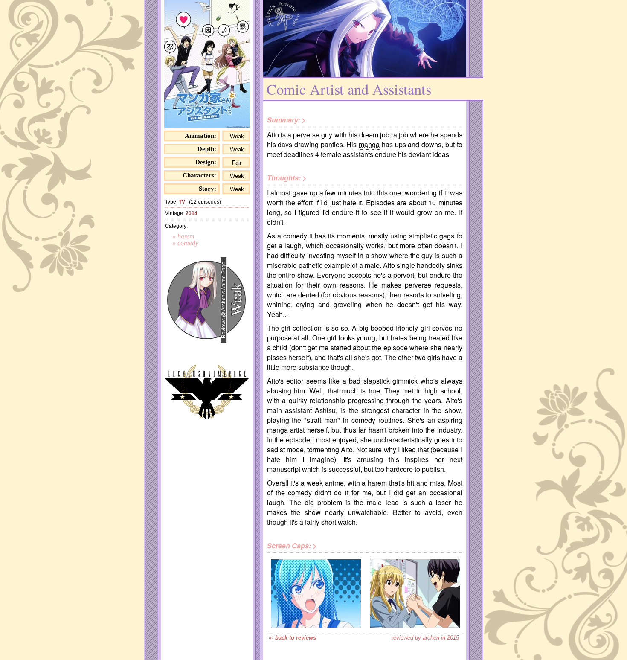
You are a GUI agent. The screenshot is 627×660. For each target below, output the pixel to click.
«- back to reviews (292, 637)
